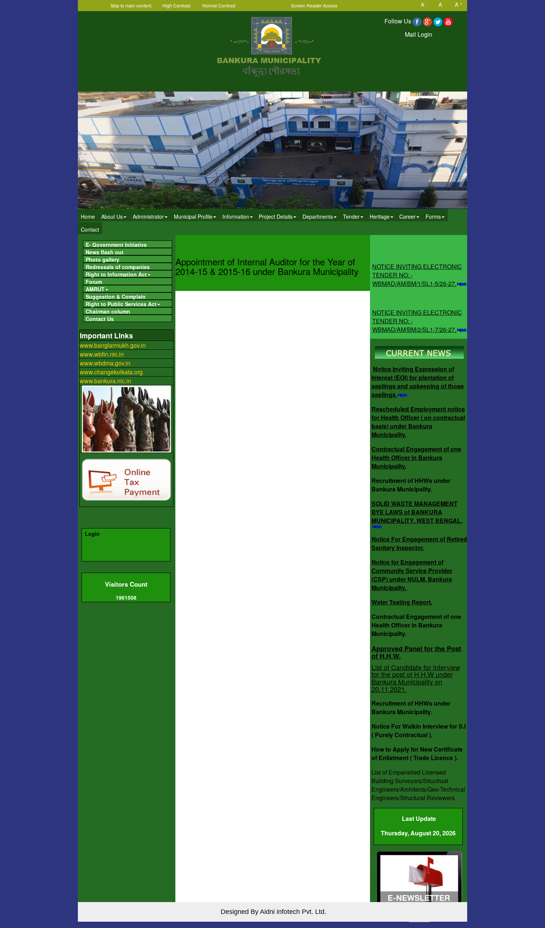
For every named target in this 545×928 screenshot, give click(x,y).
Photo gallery (102, 259)
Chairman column (108, 311)
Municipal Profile (193, 216)
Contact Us (100, 318)
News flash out (104, 251)
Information (235, 216)
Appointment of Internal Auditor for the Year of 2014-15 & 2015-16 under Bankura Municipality (267, 266)
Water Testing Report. (401, 602)
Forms (433, 216)
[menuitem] (88, 215)
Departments (318, 216)
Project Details (276, 216)
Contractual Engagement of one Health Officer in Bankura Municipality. (416, 457)
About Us (112, 216)
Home (88, 216)
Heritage (380, 216)
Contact (90, 229)
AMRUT (95, 288)
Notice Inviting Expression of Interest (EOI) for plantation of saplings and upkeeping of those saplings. (417, 382)
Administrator (148, 216)
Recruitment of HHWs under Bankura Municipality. (410, 484)
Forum (94, 281)
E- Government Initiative (116, 244)
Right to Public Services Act (121, 303)
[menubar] (272, 222)
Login (92, 533)
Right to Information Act (116, 274)
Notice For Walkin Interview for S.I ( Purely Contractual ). (418, 730)
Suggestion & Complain (116, 296)
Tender (351, 216)
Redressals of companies (118, 266)
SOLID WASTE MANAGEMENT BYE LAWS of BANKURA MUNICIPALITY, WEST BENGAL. (416, 512)
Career (407, 216)
